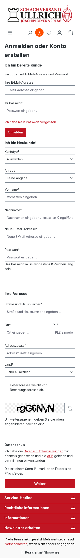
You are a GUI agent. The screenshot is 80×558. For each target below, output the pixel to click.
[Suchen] (29, 32)
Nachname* (13, 210)
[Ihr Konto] (59, 32)
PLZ (55, 325)
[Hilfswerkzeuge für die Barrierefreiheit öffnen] (39, 32)
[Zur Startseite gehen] (40, 14)
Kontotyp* (12, 151)
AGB (50, 456)
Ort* (8, 325)
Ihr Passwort (13, 103)
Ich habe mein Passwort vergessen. (31, 122)
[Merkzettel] (49, 32)
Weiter (40, 483)
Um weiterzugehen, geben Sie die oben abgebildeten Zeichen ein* (34, 421)
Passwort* (12, 250)
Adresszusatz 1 (15, 345)
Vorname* (12, 189)
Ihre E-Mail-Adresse (19, 82)
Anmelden (15, 132)
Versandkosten (16, 544)
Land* (9, 364)
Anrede (10, 170)
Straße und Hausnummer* (23, 304)
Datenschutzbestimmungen (43, 451)
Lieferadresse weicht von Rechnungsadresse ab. (28, 387)
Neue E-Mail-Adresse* (21, 229)
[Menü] (9, 32)
